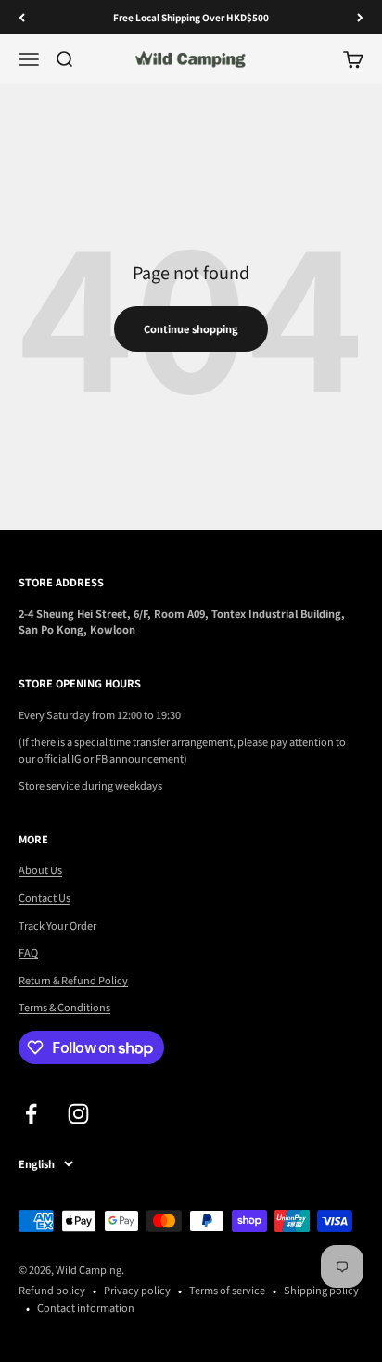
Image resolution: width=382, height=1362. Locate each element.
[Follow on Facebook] (31, 1113)
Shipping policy (321, 1289)
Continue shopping (191, 328)
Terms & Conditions (64, 1006)
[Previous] (22, 17)
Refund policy (52, 1289)
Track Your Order (57, 925)
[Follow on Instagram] (78, 1113)
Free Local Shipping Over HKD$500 (191, 17)
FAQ (28, 951)
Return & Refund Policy (73, 979)
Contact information (85, 1307)
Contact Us (44, 897)
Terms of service (227, 1289)
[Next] (360, 17)
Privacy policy (137, 1289)
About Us (40, 869)
